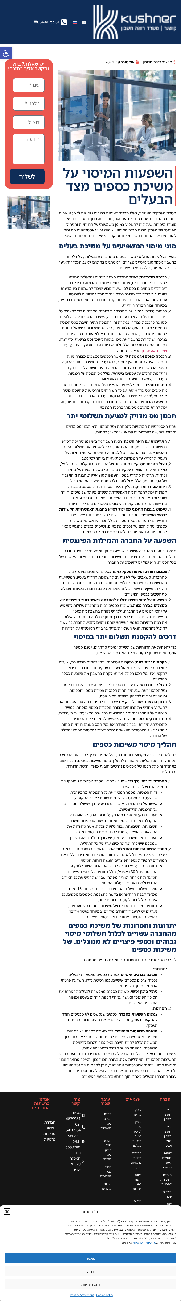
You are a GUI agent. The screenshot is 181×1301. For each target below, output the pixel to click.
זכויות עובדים (106, 1186)
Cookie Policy (104, 1295)
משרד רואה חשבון (154, 350)
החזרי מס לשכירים (105, 1171)
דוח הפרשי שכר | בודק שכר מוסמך (107, 1147)
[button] (7, 1211)
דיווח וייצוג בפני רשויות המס (137, 1184)
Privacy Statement (82, 1295)
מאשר (90, 1258)
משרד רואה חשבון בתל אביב (168, 1136)
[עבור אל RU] (75, 22)
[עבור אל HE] (84, 22)
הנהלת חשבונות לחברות (166, 1179)
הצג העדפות (90, 1284)
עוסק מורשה (137, 1112)
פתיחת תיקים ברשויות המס (136, 1160)
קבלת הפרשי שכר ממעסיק (105, 1121)
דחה (90, 1271)
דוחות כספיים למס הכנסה (167, 1160)
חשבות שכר (167, 1194)
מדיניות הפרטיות (144, 1242)
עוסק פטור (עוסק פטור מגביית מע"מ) (136, 1134)
